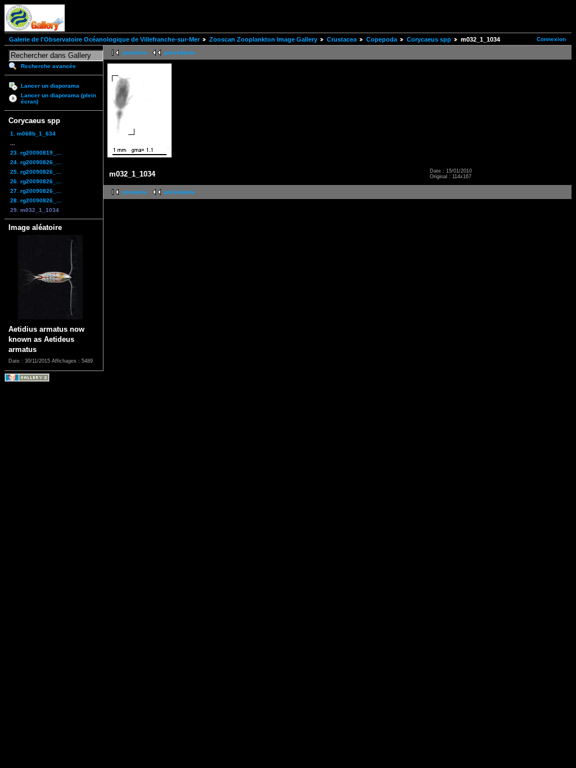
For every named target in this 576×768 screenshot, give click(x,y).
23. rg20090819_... (35, 153)
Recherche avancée (48, 66)
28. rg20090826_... (35, 200)
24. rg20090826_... (35, 162)
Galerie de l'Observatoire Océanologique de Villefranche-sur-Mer (104, 39)
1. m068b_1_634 (33, 133)
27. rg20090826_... (35, 191)
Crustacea (342, 39)
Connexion (551, 39)
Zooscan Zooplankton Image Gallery (263, 39)
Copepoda (381, 39)
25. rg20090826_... (35, 172)
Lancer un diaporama (50, 86)
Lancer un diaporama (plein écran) (58, 98)
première (135, 52)
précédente (179, 52)
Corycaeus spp (429, 39)
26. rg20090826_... (35, 181)
